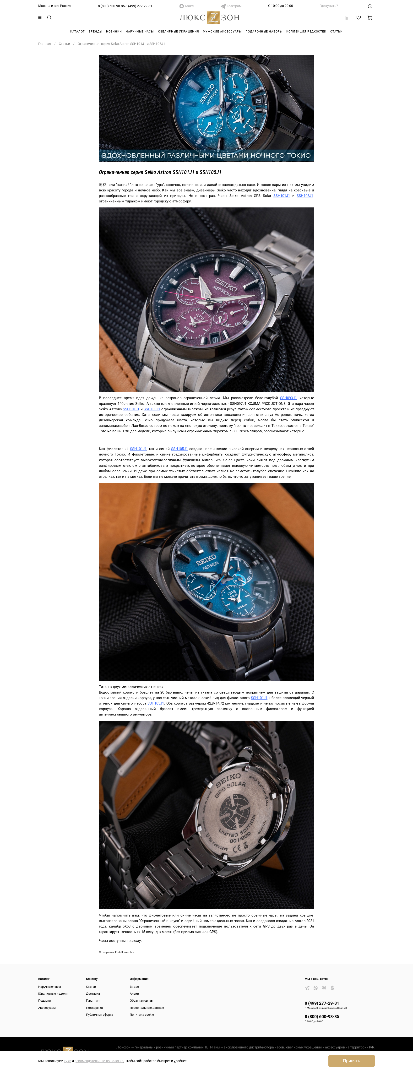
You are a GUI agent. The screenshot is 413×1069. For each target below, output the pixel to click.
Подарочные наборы (264, 31)
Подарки (44, 1000)
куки (67, 1061)
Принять (351, 1060)
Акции (134, 993)
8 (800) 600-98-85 (111, 6)
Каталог (77, 31)
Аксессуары (47, 1007)
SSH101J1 (281, 196)
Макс (189, 6)
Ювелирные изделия (53, 993)
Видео (134, 986)
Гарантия (92, 1000)
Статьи (336, 31)
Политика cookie (142, 1014)
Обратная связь (141, 1000)
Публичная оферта (99, 1014)
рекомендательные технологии (99, 1061)
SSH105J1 (305, 196)
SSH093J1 (288, 398)
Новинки (114, 31)
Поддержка (94, 1007)
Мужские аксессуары (222, 31)
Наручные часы (140, 31)
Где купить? (329, 6)
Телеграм (234, 6)
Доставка (93, 993)
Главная (44, 44)
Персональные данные (147, 1007)
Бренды (95, 31)
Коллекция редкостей (306, 31)
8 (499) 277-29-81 (138, 6)
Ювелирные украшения (178, 31)
